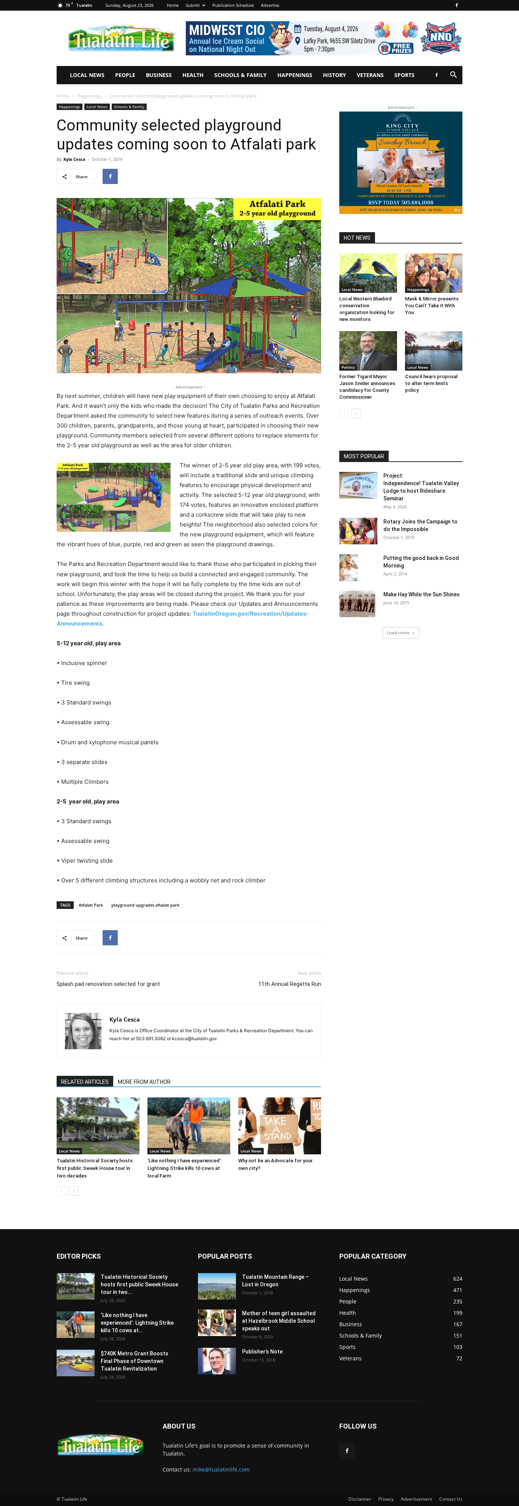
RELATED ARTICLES (85, 1082)
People (125, 75)
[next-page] (73, 1191)
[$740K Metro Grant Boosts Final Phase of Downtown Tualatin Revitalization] (76, 1363)
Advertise (270, 5)
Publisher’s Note (262, 1352)
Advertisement (416, 1499)
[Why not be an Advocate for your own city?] (279, 1125)
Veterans (370, 75)
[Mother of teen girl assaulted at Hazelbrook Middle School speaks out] (217, 1322)
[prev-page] (61, 1191)
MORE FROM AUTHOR (144, 1082)
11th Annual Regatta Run (289, 984)
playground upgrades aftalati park (145, 905)
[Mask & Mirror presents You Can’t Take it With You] (434, 273)
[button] (453, 75)
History (334, 75)
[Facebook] (456, 5)
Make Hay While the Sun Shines (421, 594)
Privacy (386, 1499)
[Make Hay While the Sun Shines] (357, 604)
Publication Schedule (233, 5)
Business (159, 75)
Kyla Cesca (74, 159)
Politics (348, 367)
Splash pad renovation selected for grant (108, 984)
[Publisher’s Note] (217, 1361)
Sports (404, 75)
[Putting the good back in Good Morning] (348, 567)
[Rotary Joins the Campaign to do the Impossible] (358, 531)
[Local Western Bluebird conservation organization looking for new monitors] (368, 273)
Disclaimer (359, 1499)
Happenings (294, 75)
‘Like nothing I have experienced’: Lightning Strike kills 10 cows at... (137, 1322)
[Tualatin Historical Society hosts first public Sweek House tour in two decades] (98, 1125)
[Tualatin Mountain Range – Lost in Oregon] (217, 1286)
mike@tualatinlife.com (221, 1469)
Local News (87, 75)
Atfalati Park (91, 905)
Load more (398, 632)
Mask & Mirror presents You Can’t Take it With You (432, 305)
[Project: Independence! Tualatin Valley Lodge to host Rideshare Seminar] (358, 485)
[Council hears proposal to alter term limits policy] (434, 351)
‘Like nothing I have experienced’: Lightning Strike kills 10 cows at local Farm (184, 1168)
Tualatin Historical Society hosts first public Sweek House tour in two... (139, 1284)
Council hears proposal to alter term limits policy (431, 383)
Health (193, 75)
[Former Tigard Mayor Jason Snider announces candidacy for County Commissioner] (368, 351)
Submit (193, 5)
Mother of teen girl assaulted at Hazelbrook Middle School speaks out (279, 1321)
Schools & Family (240, 75)
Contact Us (450, 1499)
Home (173, 5)
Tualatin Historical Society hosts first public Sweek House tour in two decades (95, 1168)
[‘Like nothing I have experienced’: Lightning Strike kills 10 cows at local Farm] (188, 1125)
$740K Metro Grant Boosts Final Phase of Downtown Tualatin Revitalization (134, 1361)
